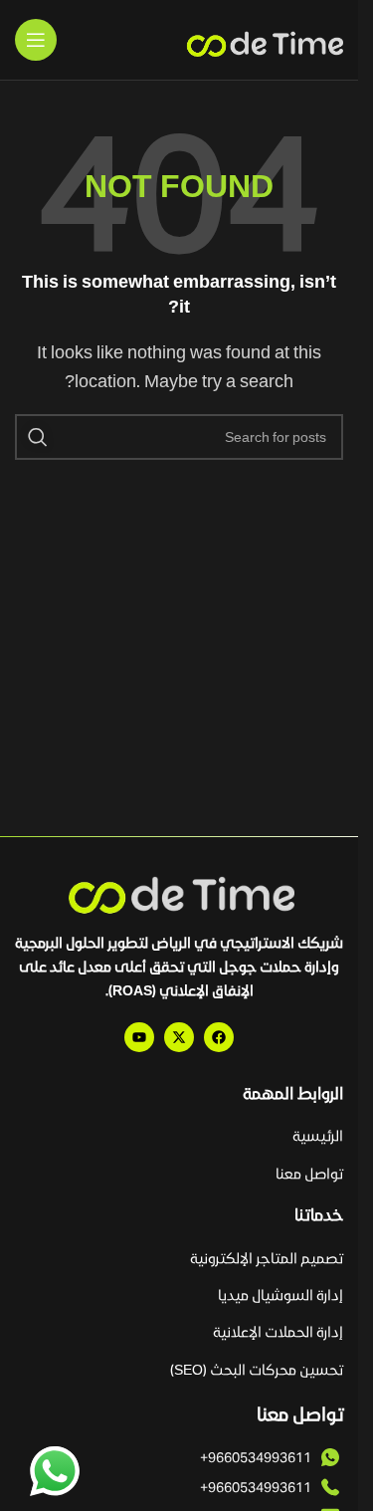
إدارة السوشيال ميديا (280, 1294)
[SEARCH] (38, 437)
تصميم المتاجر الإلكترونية (266, 1257)
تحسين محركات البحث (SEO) (256, 1369)
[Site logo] (263, 40)
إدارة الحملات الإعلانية (278, 1331)
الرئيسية (317, 1135)
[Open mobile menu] (36, 40)
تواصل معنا (309, 1173)
